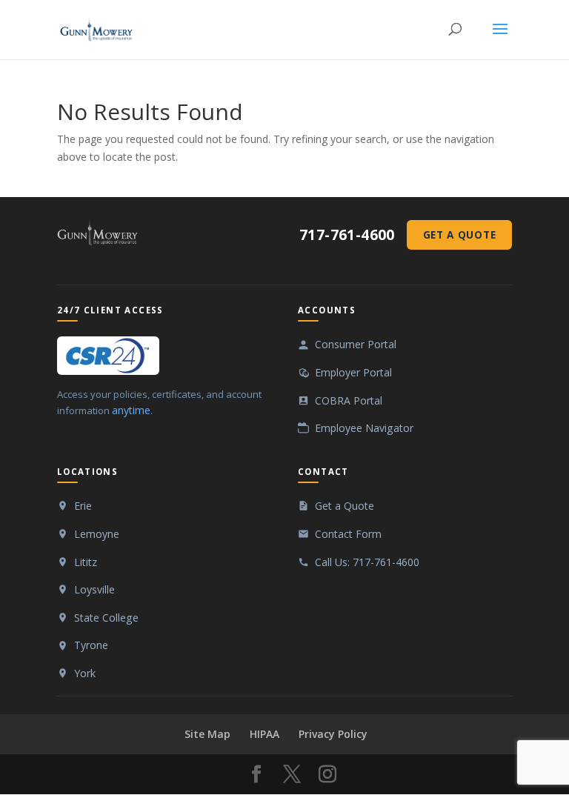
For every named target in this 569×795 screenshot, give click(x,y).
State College (106, 618)
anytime (131, 410)
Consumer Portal (355, 344)
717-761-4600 (347, 235)
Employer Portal (353, 372)
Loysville (94, 589)
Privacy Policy (333, 734)
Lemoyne (96, 534)
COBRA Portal (348, 400)
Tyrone (91, 645)
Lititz (85, 562)
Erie (83, 506)
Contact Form (348, 534)
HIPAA (264, 734)
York (85, 673)
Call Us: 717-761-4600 (367, 562)
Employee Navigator (364, 428)
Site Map (207, 734)
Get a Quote (459, 234)
